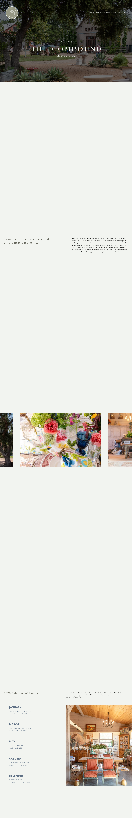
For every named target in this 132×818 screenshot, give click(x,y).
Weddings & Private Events (103, 12)
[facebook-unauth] (127, 12)
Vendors (119, 12)
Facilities (113, 12)
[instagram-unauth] (124, 12)
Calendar (92, 12)
